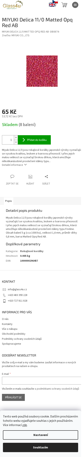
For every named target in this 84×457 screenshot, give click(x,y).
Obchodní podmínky (13, 334)
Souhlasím (40, 447)
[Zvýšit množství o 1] (16, 137)
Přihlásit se (13, 397)
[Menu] (75, 5)
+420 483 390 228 (17, 295)
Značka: (16, 35)
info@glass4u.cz (17, 289)
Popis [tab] (8, 201)
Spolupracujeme (11, 344)
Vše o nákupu (9, 329)
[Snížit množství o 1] (16, 142)
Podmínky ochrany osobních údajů (22, 339)
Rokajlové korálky (31, 251)
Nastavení (40, 435)
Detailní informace (12, 165)
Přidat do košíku (37, 139)
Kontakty (7, 324)
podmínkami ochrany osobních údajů (58, 389)
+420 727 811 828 (17, 301)
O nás (5, 319)
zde (24, 425)
